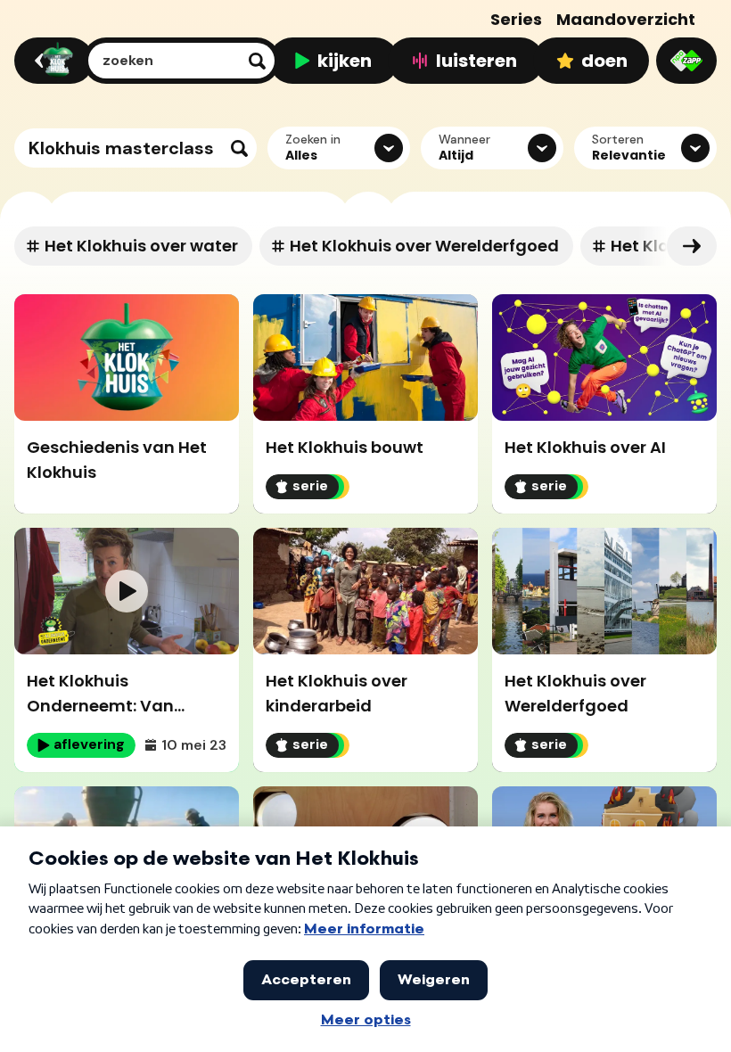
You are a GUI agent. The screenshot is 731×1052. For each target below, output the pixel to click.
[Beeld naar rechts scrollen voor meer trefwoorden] (692, 246)
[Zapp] (686, 60)
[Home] (51, 60)
